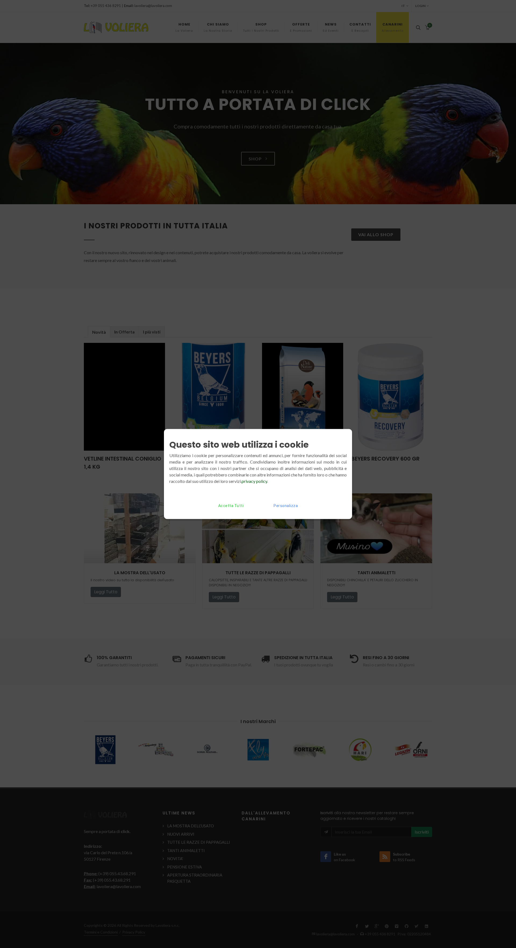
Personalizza (286, 506)
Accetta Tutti (231, 506)
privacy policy (254, 481)
